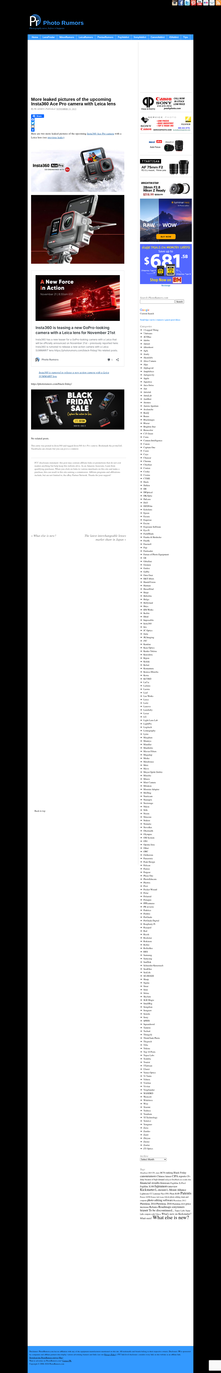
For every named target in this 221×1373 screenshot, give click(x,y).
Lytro (145, 734)
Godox (146, 568)
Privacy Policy (110, 1354)
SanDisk (147, 962)
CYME (146, 478)
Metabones (148, 761)
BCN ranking (166, 1172)
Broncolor (148, 430)
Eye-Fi (146, 530)
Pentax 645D (145, 1197)
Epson (146, 512)
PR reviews (148, 906)
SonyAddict (140, 37)
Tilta (145, 1044)
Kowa (146, 675)
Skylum (147, 996)
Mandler (147, 744)
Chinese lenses (164, 1176)
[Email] (78, 126)
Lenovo (147, 706)
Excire (146, 523)
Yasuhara (147, 1113)
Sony (145, 1017)
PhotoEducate (150, 879)
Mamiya (147, 740)
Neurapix (147, 799)
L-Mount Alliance (176, 1189)
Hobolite (147, 595)
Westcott (147, 1096)
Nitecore (147, 816)
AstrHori (147, 399)
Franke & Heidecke (152, 537)
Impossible (148, 620)
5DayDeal (144, 1173)
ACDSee (147, 336)
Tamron (147, 1027)
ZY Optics (148, 1148)
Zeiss (145, 1127)
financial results (150, 1183)
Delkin (146, 485)
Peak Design (149, 861)
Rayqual (147, 927)
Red (145, 930)
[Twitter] (78, 123)
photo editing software (160, 1200)
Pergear (146, 872)
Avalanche (148, 409)
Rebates (153, 1207)
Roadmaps (164, 1207)
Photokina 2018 (178, 1203)
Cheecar (147, 457)
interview (172, 1186)
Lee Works (148, 696)
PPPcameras (149, 903)
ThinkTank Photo (151, 1038)
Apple (146, 378)
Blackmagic (149, 419)
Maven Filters (149, 751)
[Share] (78, 130)
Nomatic (147, 823)
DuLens (147, 499)
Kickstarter (147, 1189)
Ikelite (146, 613)
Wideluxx (148, 1100)
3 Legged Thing (150, 329)
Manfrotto (148, 747)
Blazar (146, 423)
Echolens (147, 509)
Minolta (147, 775)
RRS (145, 951)
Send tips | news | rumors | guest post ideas (160, 319)
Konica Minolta (150, 671)
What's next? (146, 1218)
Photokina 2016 (164, 1203)
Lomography (149, 730)
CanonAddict (158, 37)
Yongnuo (147, 1124)
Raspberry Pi (149, 924)
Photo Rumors (63, 23)
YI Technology (150, 1117)
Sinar (145, 986)
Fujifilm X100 (147, 1186)
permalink (117, 445)
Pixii (145, 886)
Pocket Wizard (150, 889)
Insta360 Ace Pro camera (100, 133)
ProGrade (147, 917)
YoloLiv (147, 1120)
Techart (146, 1031)
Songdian (147, 1006)
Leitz (145, 702)
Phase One (148, 875)
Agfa (145, 350)
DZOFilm (147, 506)
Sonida (146, 1013)
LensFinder (49, 37)
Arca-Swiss (148, 385)
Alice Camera (149, 361)
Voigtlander (149, 1089)
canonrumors (148, 1176)
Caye (145, 454)
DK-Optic (147, 495)
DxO (145, 502)
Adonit (146, 343)
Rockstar (147, 937)
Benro (146, 416)
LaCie (146, 682)
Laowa (146, 689)
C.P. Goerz (148, 433)
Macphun (147, 737)
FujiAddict (123, 37)
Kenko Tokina (150, 651)
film (189, 1179)
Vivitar (146, 1086)
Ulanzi (146, 1069)
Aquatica (147, 381)
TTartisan (147, 1065)
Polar (145, 892)
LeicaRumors (86, 37)
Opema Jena (149, 844)
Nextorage (148, 803)
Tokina (146, 1048)
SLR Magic (148, 1000)
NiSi (145, 810)
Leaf (145, 692)
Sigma (146, 982)
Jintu (145, 633)
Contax (146, 468)
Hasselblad (148, 588)
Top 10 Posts (149, 1051)
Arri (145, 388)
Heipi (146, 592)
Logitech (147, 727)
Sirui (145, 989)
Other (146, 848)
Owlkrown (148, 854)
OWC (145, 851)
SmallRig (147, 1003)
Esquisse (147, 519)
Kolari (146, 664)
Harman (147, 585)
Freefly (146, 540)
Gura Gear (148, 575)
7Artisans (147, 333)
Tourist (146, 1062)
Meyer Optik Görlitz (152, 772)
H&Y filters (148, 578)
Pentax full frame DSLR (160, 1197)
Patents (185, 1192)
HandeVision (149, 582)
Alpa (145, 364)
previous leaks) (56, 137)
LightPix (147, 723)
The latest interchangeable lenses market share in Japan (105, 537)
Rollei (146, 944)
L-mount (160, 1190)
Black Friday (180, 1172)
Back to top (40, 810)
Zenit (145, 1134)
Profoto (146, 913)
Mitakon (147, 785)
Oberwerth (148, 830)
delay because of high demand (152, 1179)
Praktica (147, 910)
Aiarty (146, 354)
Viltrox (146, 1079)
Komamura (148, 668)
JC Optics (147, 630)
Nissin (146, 813)
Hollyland (148, 602)
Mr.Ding (147, 792)
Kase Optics (149, 647)
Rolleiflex (148, 948)
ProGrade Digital (151, 920)
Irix (145, 626)
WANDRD (148, 1093)
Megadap (147, 754)
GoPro (146, 571)
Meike (146, 758)
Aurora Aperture (150, 405)
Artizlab (147, 392)
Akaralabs (148, 357)
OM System (148, 837)
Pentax (146, 868)
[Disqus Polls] (78, 588)
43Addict (174, 37)
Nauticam (147, 796)
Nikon (146, 806)
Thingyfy (147, 1034)
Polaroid (147, 896)
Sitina (146, 993)
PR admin (39, 109)
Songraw (147, 1010)
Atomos (147, 402)
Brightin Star (149, 426)
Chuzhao (147, 464)
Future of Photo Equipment (156, 554)
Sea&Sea (147, 968)
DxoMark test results (180, 1179)
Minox (146, 778)
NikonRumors (66, 37)
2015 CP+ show (154, 1173)
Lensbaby (148, 709)
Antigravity (148, 374)
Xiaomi (146, 1107)
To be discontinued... (161, 1210)
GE (144, 557)
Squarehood (149, 1024)
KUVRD (147, 678)
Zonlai (146, 1145)
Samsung (147, 955)
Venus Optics (149, 1072)
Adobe (146, 340)
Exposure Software (152, 526)
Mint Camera (149, 782)
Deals (146, 481)
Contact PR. (67, 1360)
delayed (168, 1179)
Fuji (145, 547)
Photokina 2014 (148, 1203)
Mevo (146, 768)
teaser (144, 1210)
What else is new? (43, 535)
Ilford (145, 616)
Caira (145, 436)
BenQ (146, 412)
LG (144, 716)
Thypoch (147, 1041)
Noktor (146, 820)
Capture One (149, 447)
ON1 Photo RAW (172, 1193)
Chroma (147, 461)
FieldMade (148, 533)
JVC (145, 640)
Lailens (146, 685)
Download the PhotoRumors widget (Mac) (46, 1357)
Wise (145, 1103)
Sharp (146, 979)
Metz (145, 765)
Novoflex (147, 827)
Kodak (146, 661)
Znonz (146, 1141)
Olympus (147, 834)
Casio (146, 450)
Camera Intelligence (152, 440)
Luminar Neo (159, 1193)
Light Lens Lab (150, 720)
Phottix (146, 882)
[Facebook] (78, 119)
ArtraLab (147, 395)
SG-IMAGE (148, 975)
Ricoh (146, 934)
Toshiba (147, 1058)
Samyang (147, 958)
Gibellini (147, 561)
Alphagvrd (148, 367)
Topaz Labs (148, 1055)
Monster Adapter (151, 789)
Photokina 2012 (179, 1200)
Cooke (146, 471)
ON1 (145, 841)
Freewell (147, 544)
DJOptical (148, 492)
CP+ (188, 1176)
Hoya (145, 606)
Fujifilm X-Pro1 (178, 1183)
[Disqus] (78, 674)
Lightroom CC (146, 1193)
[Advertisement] (79, 69)
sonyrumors (178, 1207)
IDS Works (148, 609)
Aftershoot (148, 347)
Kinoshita (148, 654)
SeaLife (147, 972)
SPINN (146, 1020)
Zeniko (146, 1131)
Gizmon (147, 564)
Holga (146, 599)
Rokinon (147, 941)
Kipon (146, 658)
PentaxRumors (105, 37)
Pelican (146, 865)
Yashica (147, 1110)
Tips (185, 37)
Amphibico (148, 371)
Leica (146, 699)
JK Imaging (148, 637)
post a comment (71, 448)
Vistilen (147, 1082)
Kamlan (147, 644)
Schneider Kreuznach (153, 965)
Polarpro (147, 899)
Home (35, 37)
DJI (144, 488)
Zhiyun (146, 1138)
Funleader (148, 550)
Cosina (146, 474)
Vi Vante (147, 1076)
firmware (165, 1183)
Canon (146, 443)
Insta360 (58, 445)
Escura (146, 516)
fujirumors (161, 1186)
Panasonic (148, 858)
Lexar (146, 713)
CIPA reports (179, 1176)
